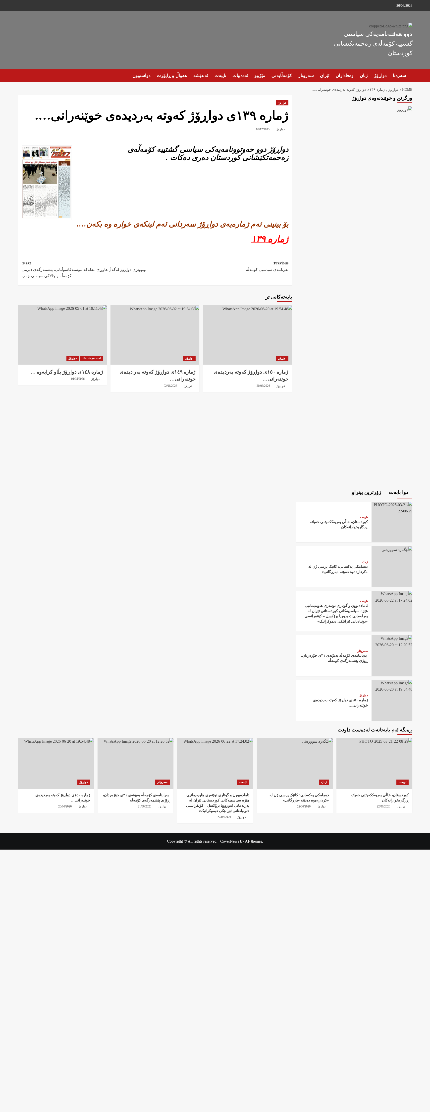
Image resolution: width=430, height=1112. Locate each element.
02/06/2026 (170, 386)
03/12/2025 (262, 129)
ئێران (324, 75)
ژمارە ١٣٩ (269, 239)
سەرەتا (399, 75)
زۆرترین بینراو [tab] (367, 492)
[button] (21, 75)
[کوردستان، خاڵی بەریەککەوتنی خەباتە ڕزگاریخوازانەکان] (392, 507)
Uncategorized (92, 358)
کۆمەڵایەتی (281, 75)
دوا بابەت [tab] (399, 492)
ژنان (364, 75)
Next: (84, 269)
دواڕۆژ (380, 75)
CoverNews (229, 841)
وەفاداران (345, 75)
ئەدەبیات (240, 75)
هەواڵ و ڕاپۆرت (172, 75)
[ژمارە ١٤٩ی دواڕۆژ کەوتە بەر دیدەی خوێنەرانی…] (154, 335)
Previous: (266, 266)
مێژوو (260, 75)
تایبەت (220, 75)
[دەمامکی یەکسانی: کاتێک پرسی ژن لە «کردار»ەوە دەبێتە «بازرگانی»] (396, 549)
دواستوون (141, 75)
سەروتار (306, 75)
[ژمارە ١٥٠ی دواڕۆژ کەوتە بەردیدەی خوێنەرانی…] (247, 335)
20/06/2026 (263, 386)
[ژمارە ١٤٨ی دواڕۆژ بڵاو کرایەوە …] (62, 335)
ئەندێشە (200, 75)
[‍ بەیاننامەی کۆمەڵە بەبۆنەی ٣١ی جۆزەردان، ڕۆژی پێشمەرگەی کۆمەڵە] (392, 641)
